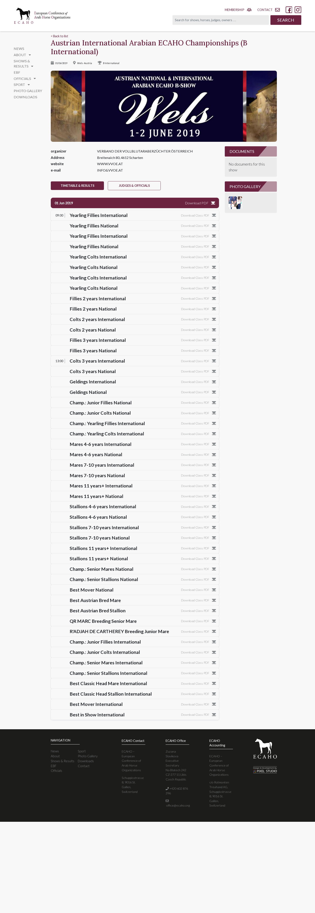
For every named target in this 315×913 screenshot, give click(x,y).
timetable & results (77, 185)
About (55, 756)
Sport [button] (20, 84)
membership (234, 10)
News (19, 48)
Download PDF (196, 203)
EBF (17, 72)
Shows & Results (62, 761)
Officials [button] (23, 78)
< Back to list (59, 36)
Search (285, 19)
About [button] (20, 55)
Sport (82, 751)
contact (265, 10)
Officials (56, 771)
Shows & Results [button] (22, 63)
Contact (84, 766)
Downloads (25, 97)
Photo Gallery (28, 91)
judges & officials (134, 185)
